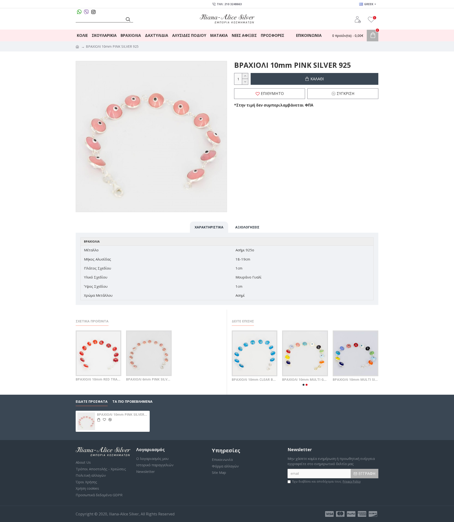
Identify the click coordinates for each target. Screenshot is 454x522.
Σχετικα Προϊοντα (92, 321)
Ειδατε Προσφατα (92, 401)
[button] (304, 385)
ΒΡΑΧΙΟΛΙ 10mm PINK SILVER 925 (122, 414)
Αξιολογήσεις (247, 227)
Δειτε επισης (243, 321)
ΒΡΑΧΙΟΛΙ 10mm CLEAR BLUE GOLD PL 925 (338, 379)
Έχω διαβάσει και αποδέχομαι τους (326, 481)
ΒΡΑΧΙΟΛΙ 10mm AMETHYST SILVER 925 (237, 379)
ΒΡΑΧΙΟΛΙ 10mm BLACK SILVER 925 (288, 379)
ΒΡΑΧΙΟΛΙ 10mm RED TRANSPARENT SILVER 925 (98, 379)
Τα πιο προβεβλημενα (132, 401)
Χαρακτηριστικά (209, 227)
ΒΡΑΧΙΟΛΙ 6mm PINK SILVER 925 (149, 379)
